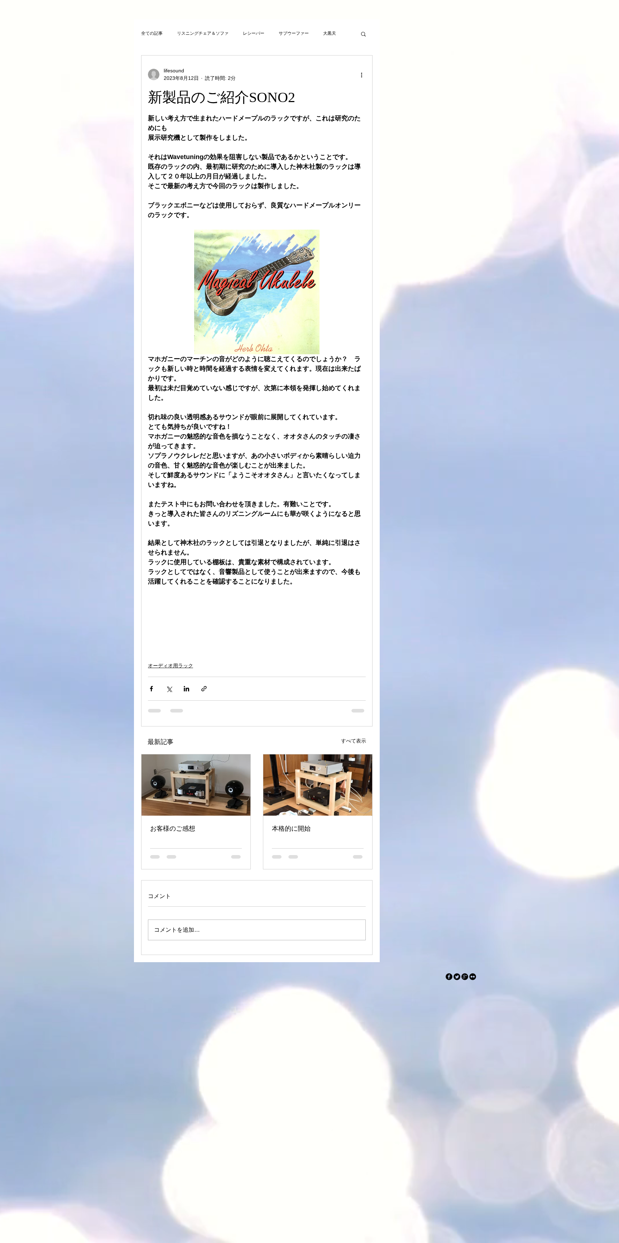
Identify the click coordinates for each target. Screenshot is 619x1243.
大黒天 (329, 33)
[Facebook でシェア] (151, 688)
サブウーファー (294, 33)
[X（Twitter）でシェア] (168, 688)
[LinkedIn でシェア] (186, 688)
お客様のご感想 (172, 828)
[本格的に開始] (317, 785)
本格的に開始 (291, 828)
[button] (363, 34)
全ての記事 (152, 33)
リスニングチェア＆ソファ (203, 33)
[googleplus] (464, 976)
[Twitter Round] (457, 976)
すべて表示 (353, 741)
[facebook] (449, 976)
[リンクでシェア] (204, 688)
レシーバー (253, 33)
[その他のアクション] (361, 74)
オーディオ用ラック (170, 665)
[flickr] (472, 976)
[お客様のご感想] (195, 785)
